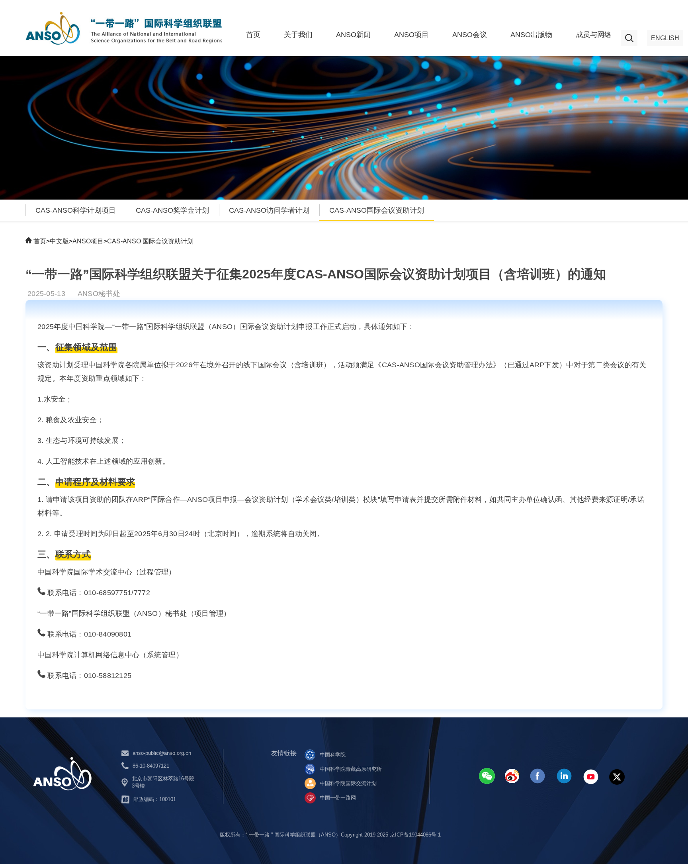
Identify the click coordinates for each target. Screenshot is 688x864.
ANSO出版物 (531, 35)
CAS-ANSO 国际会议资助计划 (150, 241)
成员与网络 (594, 35)
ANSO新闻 (353, 35)
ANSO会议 (469, 35)
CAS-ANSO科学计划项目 (75, 210)
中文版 (59, 241)
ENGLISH (665, 38)
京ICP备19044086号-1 (415, 835)
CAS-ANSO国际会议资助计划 (376, 210)
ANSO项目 (411, 35)
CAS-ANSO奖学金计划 (172, 210)
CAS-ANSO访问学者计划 (269, 210)
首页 (253, 35)
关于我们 (298, 35)
